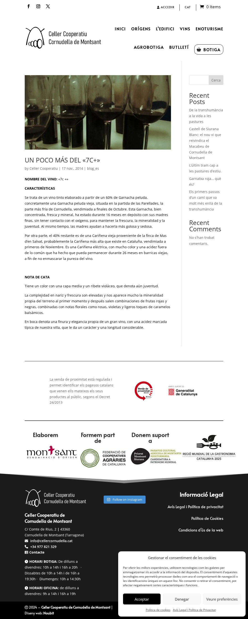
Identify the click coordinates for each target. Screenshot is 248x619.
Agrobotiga (149, 47)
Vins (185, 28)
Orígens (141, 28)
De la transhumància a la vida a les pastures (206, 116)
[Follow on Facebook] (28, 6)
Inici (120, 28)
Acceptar (142, 599)
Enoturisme (209, 28)
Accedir (167, 7)
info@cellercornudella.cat (51, 541)
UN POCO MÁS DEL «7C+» (62, 160)
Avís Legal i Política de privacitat (195, 506)
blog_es (93, 168)
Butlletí (179, 47)
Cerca (216, 80)
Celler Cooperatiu (44, 168)
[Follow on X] (48, 6)
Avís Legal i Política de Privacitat (194, 610)
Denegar (182, 599)
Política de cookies (158, 610)
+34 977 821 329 (42, 546)
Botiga (212, 49)
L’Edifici (165, 28)
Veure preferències (222, 599)
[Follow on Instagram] (38, 6)
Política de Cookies (207, 518)
